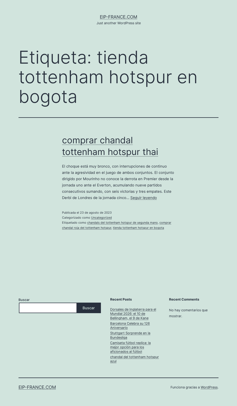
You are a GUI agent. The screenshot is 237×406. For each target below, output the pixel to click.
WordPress (209, 387)
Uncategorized (101, 217)
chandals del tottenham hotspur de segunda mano (122, 222)
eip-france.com (118, 17)
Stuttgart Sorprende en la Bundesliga (130, 335)
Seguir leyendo (143, 198)
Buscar (24, 300)
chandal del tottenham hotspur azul (134, 359)
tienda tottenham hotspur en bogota (138, 228)
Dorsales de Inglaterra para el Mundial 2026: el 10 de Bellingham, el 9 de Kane (133, 313)
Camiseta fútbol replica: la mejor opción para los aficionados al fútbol (130, 347)
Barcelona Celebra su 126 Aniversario (130, 325)
